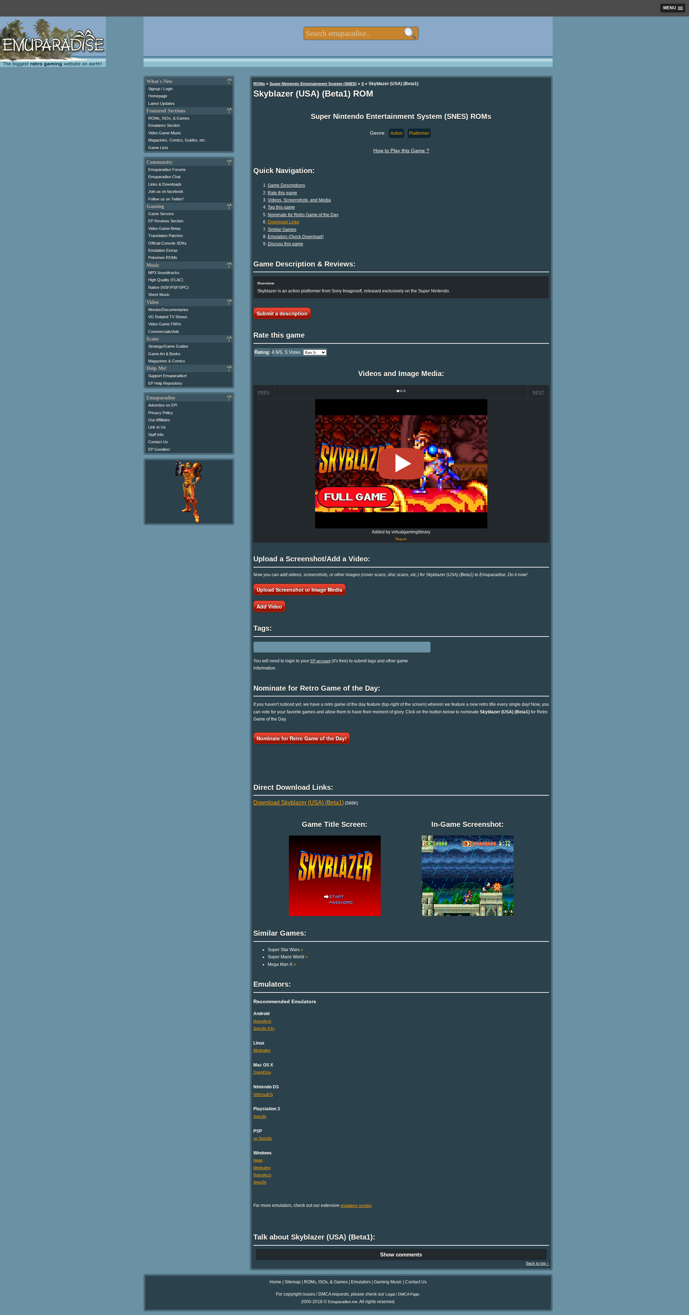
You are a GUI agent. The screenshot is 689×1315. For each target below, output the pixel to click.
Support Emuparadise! (167, 376)
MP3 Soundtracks (163, 272)
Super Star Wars (285, 949)
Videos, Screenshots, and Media (299, 200)
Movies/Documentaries (168, 309)
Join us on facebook (165, 191)
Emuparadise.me (342, 1302)
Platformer (419, 133)
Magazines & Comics (166, 361)
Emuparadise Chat (164, 177)
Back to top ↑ (537, 1263)
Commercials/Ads (163, 331)
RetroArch (262, 1021)
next (538, 392)
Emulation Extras (163, 250)
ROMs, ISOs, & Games (168, 118)
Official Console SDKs (167, 243)
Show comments (401, 1254)
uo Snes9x (262, 1138)
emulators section (356, 1205)
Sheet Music (159, 294)
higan (258, 1160)
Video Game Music (164, 133)
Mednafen (262, 1050)
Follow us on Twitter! (166, 199)
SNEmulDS (263, 1094)
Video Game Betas (164, 228)
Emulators (361, 1281)
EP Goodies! (159, 449)
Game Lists (158, 147)
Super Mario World (288, 956)
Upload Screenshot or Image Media (299, 589)
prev (264, 392)
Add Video (269, 606)
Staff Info (156, 434)
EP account (320, 661)
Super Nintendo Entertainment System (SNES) (313, 84)
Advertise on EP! (162, 405)
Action (396, 133)
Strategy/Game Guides (168, 346)
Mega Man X (282, 964)
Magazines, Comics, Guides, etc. (177, 140)
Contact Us (158, 442)
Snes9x (260, 1116)
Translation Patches (165, 235)
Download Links (283, 221)
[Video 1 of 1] (401, 464)
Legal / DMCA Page (402, 1294)
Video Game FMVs (164, 324)
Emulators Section (164, 125)
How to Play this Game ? (401, 150)
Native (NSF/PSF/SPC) (168, 287)
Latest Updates (161, 103)
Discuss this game (285, 243)
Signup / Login (160, 89)
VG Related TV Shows (167, 317)
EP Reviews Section (165, 221)
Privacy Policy (160, 413)
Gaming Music (388, 1281)
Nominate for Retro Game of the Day (303, 214)
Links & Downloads (165, 184)
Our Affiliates (159, 420)
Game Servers (161, 214)
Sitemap (293, 1281)
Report (401, 539)
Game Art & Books (164, 354)
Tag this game (281, 207)
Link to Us (157, 427)
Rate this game (282, 192)
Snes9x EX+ (264, 1028)
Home (275, 1281)
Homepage (157, 96)
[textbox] (360, 33)
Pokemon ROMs (162, 257)
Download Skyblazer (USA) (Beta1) (298, 803)
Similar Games (282, 229)
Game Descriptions (286, 185)
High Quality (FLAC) (165, 280)
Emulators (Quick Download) (296, 236)
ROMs (259, 84)
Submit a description (282, 313)
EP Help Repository (165, 383)
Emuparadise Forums (167, 169)
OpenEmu (262, 1072)
